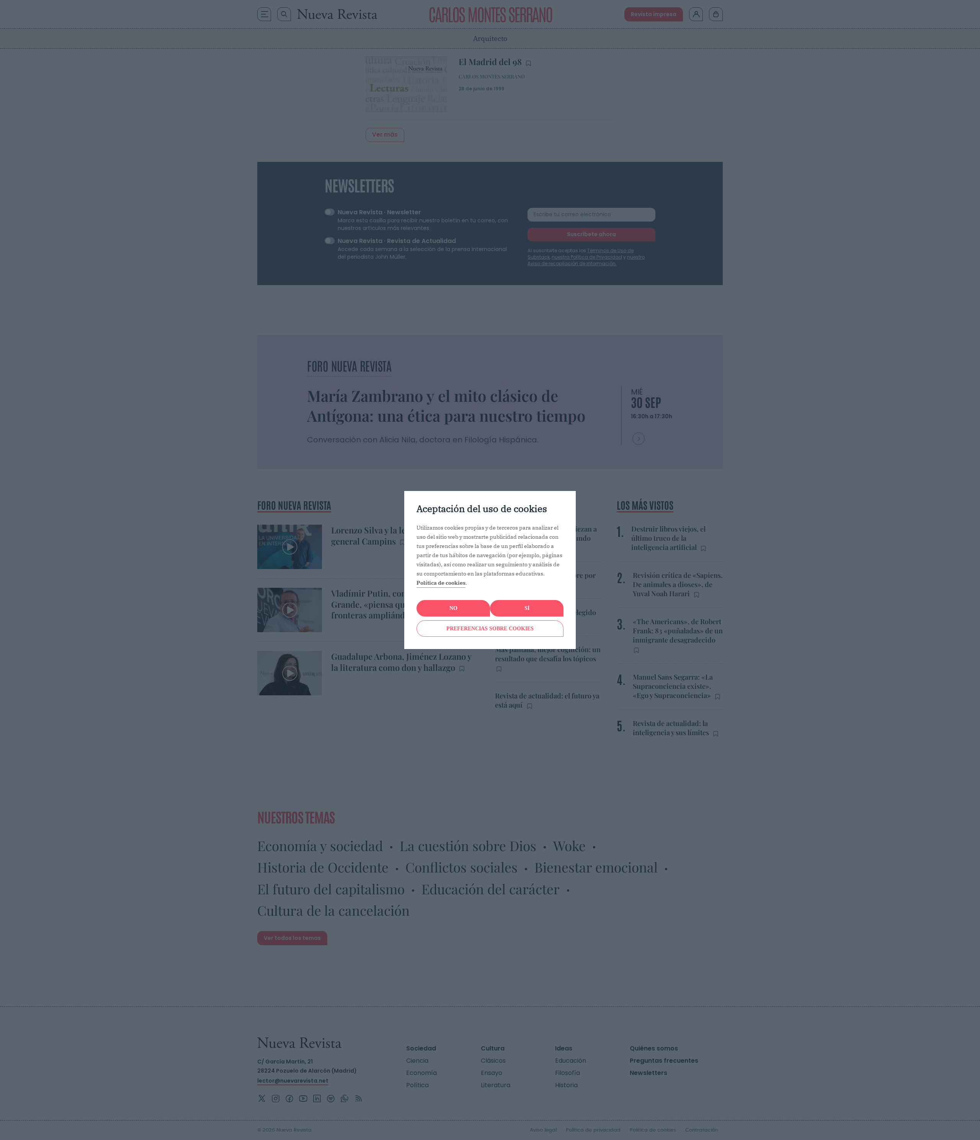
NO (453, 608)
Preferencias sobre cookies (490, 628)
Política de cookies (441, 582)
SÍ (526, 608)
